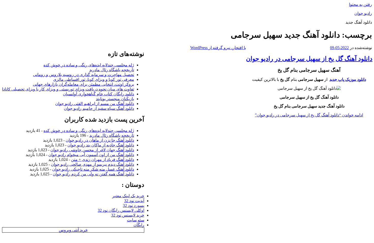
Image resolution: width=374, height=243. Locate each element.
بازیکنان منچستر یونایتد (115, 99)
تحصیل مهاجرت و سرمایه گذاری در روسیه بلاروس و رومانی (83, 74)
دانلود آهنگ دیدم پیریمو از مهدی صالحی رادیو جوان (92, 164)
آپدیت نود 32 (134, 201)
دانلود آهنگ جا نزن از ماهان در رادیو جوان (100, 140)
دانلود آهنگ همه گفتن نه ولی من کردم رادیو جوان (93, 174)
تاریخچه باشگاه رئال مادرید (111, 70)
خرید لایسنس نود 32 (127, 215)
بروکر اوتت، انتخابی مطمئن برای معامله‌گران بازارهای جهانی (83, 84)
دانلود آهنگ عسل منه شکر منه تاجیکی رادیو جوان (93, 169)
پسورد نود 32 (133, 205)
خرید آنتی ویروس (73, 230)
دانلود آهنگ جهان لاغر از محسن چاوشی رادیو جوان (92, 150)
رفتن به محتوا (360, 4)
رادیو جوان (363, 13)
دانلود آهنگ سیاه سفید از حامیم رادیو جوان (99, 108)
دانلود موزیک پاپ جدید (347, 79)
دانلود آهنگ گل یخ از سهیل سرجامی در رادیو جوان (309, 58)
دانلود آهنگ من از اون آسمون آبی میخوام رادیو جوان (91, 155)
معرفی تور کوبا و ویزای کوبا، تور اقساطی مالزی (93, 79)
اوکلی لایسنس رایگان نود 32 (121, 210)
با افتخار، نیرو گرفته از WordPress (218, 47)
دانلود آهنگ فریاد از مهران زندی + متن (102, 159)
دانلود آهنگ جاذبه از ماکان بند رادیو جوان (100, 145)
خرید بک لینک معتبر (128, 196)
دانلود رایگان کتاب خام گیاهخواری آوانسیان (98, 94)
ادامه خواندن (309, 115)
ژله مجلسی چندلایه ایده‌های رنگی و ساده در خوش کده (89, 65)
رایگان (139, 225)
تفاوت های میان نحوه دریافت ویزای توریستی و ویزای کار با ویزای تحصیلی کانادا (68, 89)
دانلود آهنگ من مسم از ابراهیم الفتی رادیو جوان (94, 103)
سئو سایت (135, 220)
